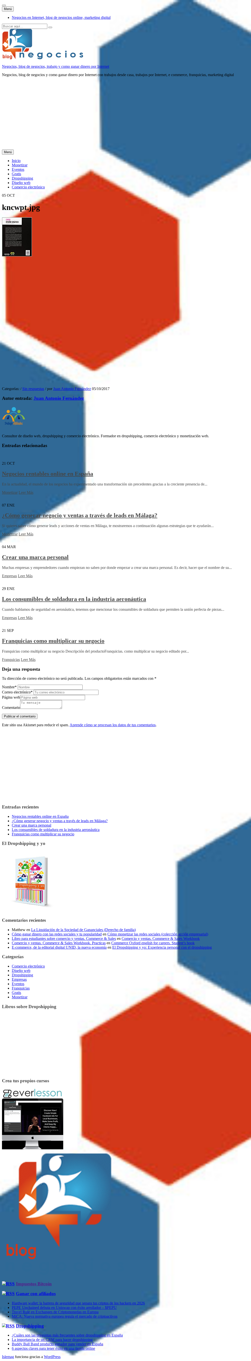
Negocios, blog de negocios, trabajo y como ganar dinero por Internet (55, 66)
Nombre (9, 687)
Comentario (11, 707)
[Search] (50, 27)
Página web (11, 697)
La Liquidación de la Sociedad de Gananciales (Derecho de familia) (83, 930)
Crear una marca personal (35, 557)
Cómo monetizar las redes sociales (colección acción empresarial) (157, 934)
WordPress (52, 1357)
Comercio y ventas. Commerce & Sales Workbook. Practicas (59, 943)
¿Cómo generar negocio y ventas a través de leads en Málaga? (79, 515)
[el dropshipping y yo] (32, 911)
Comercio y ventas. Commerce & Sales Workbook (161, 938)
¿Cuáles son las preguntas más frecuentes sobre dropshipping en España (67, 1335)
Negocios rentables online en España (47, 474)
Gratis (16, 174)
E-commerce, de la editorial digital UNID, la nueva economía (59, 947)
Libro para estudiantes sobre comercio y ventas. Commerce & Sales (64, 938)
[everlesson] (32, 1148)
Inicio (16, 161)
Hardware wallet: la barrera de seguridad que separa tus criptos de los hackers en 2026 (78, 1303)
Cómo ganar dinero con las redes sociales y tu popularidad (57, 934)
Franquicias (11, 659)
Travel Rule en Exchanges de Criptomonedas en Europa (55, 1312)
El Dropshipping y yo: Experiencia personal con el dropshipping (162, 947)
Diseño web (21, 183)
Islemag (8, 1357)
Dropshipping (22, 178)
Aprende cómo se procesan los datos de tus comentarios (113, 725)
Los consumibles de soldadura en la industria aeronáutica (74, 599)
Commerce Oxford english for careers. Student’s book (153, 943)
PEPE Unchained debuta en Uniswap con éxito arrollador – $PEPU (64, 1307)
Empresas (9, 576)
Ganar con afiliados (36, 1293)
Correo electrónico (17, 692)
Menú (8, 9)
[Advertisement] (125, 115)
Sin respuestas (33, 389)
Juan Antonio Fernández (72, 389)
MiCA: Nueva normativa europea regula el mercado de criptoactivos (64, 1316)
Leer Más (26, 492)
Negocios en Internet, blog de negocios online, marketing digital (61, 17)
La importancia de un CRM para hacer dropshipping (52, 1340)
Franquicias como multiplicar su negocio (53, 641)
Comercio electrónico (28, 187)
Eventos (18, 169)
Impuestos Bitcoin (34, 1283)
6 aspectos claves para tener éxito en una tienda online (53, 1348)
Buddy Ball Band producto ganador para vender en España (57, 1344)
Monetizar (19, 165)
